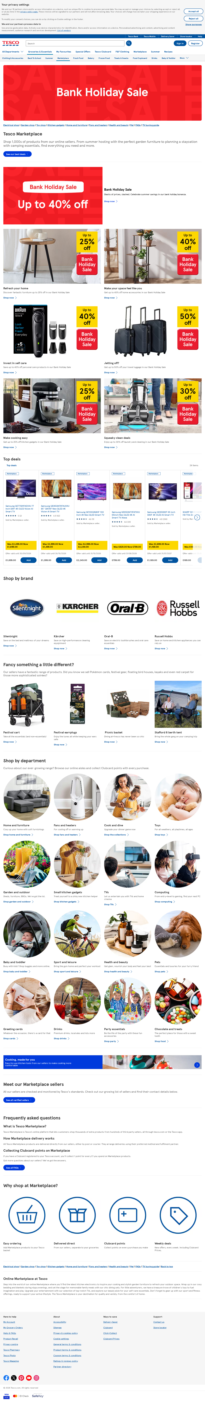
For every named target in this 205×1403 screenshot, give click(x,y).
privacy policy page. (29, 11)
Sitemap (57, 1327)
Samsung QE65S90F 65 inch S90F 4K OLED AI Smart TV (161, 513)
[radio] (11, 465)
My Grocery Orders (13, 1327)
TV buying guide (151, 125)
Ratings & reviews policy (65, 1361)
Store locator (160, 1327)
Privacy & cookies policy (65, 1333)
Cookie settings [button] (61, 1338)
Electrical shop (11, 125)
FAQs (138, 125)
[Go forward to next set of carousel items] (197, 517)
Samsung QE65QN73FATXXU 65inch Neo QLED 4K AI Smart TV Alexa (126, 514)
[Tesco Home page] (10, 43)
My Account (9, 1321)
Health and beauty (118, 125)
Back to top (167, 1266)
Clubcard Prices (111, 1338)
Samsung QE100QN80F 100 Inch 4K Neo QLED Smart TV (90, 513)
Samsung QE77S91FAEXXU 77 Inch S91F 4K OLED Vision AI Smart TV (20, 508)
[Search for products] (129, 43)
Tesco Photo (9, 1355)
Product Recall (10, 1338)
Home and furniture (76, 125)
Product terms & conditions (67, 1349)
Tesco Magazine (11, 1361)
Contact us (158, 1321)
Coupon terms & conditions (67, 1355)
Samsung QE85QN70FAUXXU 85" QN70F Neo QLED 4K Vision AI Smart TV (55, 508)
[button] (133, 36)
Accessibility (59, 1321)
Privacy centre (10, 1344)
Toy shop (41, 125)
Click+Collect (110, 1333)
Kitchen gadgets (56, 125)
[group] (21, 517)
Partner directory (62, 1366)
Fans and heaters (98, 125)
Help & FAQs (9, 1333)
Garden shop (28, 125)
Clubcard (108, 1327)
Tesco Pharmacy (11, 1349)
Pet (132, 125)
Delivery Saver (110, 1321)
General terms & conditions (67, 1344)
